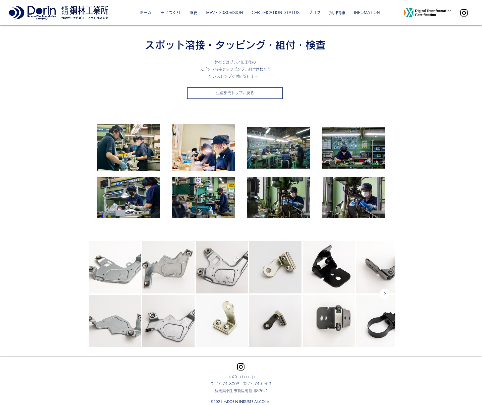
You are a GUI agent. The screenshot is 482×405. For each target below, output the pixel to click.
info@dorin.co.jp (241, 377)
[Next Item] (385, 294)
